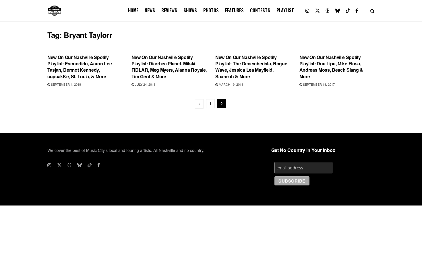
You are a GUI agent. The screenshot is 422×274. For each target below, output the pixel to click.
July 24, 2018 (144, 84)
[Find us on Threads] (328, 10)
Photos (211, 10)
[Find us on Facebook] (356, 10)
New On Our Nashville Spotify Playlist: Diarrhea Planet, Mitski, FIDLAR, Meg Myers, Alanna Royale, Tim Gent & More (169, 67)
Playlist (285, 10)
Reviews (169, 10)
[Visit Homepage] (54, 11)
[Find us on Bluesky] (337, 10)
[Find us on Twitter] (317, 10)
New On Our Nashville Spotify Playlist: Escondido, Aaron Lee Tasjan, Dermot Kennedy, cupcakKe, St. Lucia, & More (79, 67)
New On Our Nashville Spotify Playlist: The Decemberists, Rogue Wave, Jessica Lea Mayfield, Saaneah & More (251, 67)
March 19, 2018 (230, 84)
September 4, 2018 (65, 84)
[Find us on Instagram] (307, 10)
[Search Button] (372, 10)
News (150, 10)
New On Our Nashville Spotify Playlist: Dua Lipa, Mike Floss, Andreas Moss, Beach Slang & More (331, 67)
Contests (260, 10)
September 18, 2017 (318, 84)
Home (133, 10)
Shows (190, 10)
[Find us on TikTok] (348, 10)
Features (234, 10)
